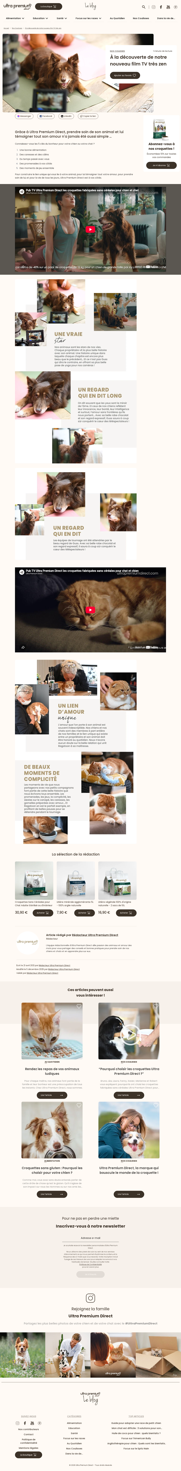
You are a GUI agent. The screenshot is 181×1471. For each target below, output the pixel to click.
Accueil (6, 28)
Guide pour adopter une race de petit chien (136, 1423)
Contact (29, 1434)
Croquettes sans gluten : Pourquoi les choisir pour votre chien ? (52, 1170)
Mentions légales (28, 1448)
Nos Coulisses (141, 18)
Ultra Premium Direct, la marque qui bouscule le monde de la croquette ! (129, 1170)
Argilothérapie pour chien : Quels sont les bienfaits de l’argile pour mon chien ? (136, 1443)
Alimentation (13, 18)
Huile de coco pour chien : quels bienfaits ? (136, 1433)
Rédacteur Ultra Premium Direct (54, 965)
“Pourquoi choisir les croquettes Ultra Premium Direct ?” (129, 1071)
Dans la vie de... (166, 18)
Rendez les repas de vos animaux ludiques (52, 1071)
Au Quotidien (117, 18)
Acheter (41, 912)
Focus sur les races (87, 18)
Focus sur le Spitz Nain (136, 1448)
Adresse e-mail (90, 1238)
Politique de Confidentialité (90, 1264)
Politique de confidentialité (28, 1441)
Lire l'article (46, 1095)
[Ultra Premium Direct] (18, 6)
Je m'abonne (159, 165)
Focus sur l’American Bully (136, 1438)
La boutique (46, 6)
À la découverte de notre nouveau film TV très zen (43, 28)
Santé (60, 18)
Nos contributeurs (28, 1429)
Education (39, 18)
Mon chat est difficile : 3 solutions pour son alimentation (136, 1428)
